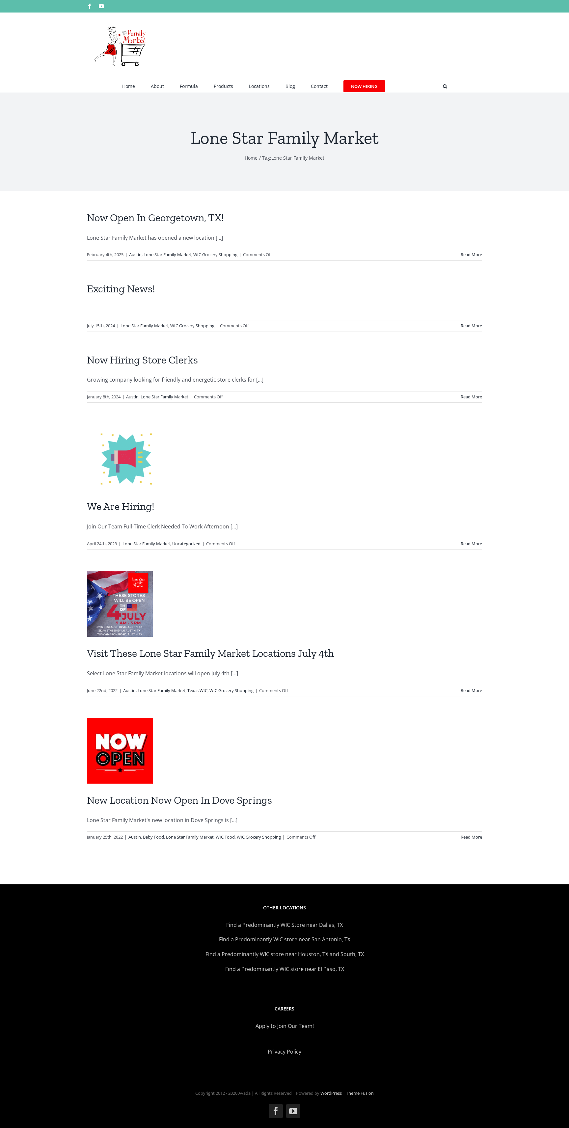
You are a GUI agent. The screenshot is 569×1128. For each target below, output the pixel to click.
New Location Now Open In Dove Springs (179, 800)
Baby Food (153, 837)
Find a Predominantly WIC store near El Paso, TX (284, 969)
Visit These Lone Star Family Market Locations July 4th (210, 653)
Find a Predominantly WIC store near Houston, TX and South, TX (284, 954)
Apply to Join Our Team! (285, 1026)
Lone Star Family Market (167, 254)
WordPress (331, 1093)
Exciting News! (121, 288)
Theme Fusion (360, 1093)
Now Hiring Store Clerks (142, 360)
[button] (445, 85)
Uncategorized (186, 544)
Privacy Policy (284, 1051)
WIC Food (225, 837)
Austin (135, 254)
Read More (471, 254)
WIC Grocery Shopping (215, 254)
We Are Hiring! (120, 506)
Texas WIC (197, 690)
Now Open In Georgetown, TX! (155, 217)
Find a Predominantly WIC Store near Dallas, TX (284, 924)
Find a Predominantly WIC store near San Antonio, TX (284, 939)
